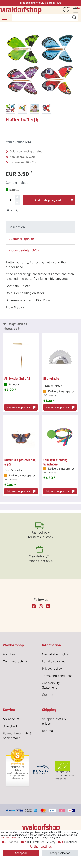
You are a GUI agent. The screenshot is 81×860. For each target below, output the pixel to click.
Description (16, 227)
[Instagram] (41, 606)
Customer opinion (21, 239)
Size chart (10, 726)
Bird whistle (51, 378)
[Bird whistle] (60, 356)
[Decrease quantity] (17, 202)
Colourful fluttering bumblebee (55, 462)
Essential (13, 842)
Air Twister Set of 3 (17, 378)
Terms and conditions (57, 676)
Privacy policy (52, 668)
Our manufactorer (15, 661)
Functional (70, 842)
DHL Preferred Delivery (41, 842)
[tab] (40, 227)
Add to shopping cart (48, 200)
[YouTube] (48, 606)
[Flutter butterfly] (10, 109)
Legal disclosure (53, 661)
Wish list (14, 210)
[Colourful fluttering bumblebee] (60, 437)
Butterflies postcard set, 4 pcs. (20, 462)
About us (9, 654)
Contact (47, 695)
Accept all (21, 853)
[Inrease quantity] (17, 197)
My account (11, 719)
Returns (47, 731)
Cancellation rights (55, 654)
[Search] (74, 17)
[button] (4, 18)
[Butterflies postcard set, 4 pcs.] (21, 437)
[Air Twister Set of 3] (21, 356)
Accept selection (60, 853)
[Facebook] (34, 606)
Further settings (40, 846)
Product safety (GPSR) (24, 250)
